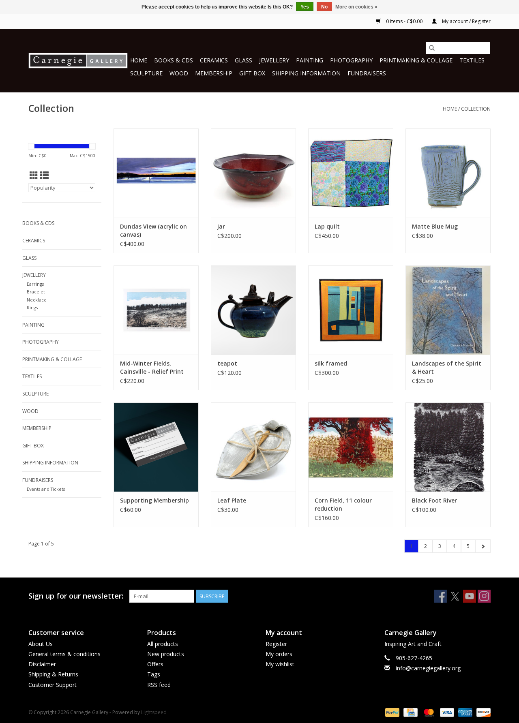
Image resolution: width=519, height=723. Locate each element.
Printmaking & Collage (416, 60)
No (324, 7)
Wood (178, 73)
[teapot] (253, 310)
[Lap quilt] (350, 173)
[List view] (44, 175)
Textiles (472, 60)
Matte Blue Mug (435, 226)
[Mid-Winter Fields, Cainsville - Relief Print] (156, 310)
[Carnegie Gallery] (78, 60)
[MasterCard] (428, 711)
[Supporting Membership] (156, 447)
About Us (40, 644)
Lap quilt (327, 226)
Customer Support (52, 685)
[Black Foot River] (448, 447)
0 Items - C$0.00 (404, 21)
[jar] (253, 173)
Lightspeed (154, 712)
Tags (153, 674)
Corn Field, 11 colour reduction (343, 504)
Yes (304, 7)
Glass (243, 60)
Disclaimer (42, 664)
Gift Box (252, 73)
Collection (476, 108)
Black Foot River (434, 500)
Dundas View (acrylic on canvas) (153, 230)
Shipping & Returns (53, 674)
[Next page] (482, 546)
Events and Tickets (46, 489)
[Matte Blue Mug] (448, 173)
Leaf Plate (231, 500)
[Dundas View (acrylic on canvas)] (156, 173)
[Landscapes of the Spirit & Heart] (448, 310)
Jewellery (274, 60)
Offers (155, 664)
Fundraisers (366, 73)
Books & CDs (173, 60)
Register (276, 644)
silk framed (331, 363)
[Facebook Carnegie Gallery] (440, 596)
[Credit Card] (409, 711)
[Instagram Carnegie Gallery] (484, 596)
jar (221, 226)
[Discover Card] (482, 711)
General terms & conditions (64, 654)
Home (138, 60)
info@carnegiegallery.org (428, 668)
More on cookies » (356, 7)
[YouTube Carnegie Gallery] (469, 596)
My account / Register (466, 21)
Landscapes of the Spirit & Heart (446, 367)
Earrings (35, 284)
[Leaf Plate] (253, 447)
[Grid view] (34, 175)
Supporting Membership (154, 500)
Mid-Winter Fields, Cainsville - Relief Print (152, 367)
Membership (213, 73)
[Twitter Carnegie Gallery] (454, 596)
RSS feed (159, 685)
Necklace (37, 300)
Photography (351, 60)
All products (162, 644)
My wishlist (280, 664)
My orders (279, 654)
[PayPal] (391, 711)
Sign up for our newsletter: (75, 596)
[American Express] (464, 711)
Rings (32, 307)
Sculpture (146, 73)
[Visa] (446, 711)
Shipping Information (306, 73)
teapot (227, 363)
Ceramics (214, 60)
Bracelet (36, 292)
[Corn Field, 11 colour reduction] (350, 447)
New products (165, 654)
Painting (309, 60)
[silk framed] (350, 310)
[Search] (432, 47)
